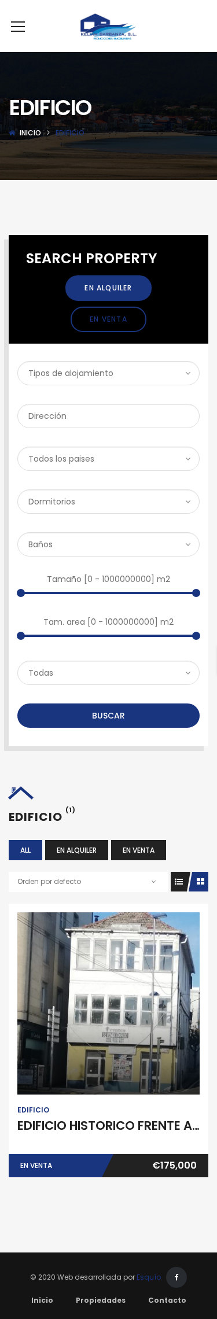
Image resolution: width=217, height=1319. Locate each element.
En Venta (108, 319)
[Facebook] (176, 1277)
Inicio (30, 133)
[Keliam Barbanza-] (108, 26)
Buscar (108, 715)
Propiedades (101, 1300)
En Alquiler (108, 288)
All (25, 850)
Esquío (149, 1277)
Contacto (167, 1300)
